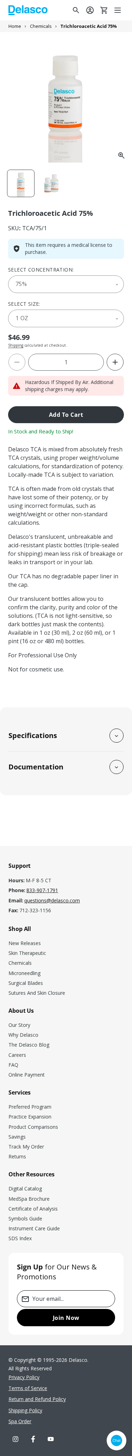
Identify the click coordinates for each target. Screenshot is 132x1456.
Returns (17, 1156)
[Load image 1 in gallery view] (20, 183)
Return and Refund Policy (37, 1399)
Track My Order (26, 1146)
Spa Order (19, 1421)
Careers (17, 1055)
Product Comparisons (33, 1126)
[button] (118, 10)
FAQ (13, 1064)
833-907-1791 (42, 890)
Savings (17, 1136)
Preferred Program (29, 1106)
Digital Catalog (25, 1188)
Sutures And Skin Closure (36, 992)
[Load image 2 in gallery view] (51, 183)
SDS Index (20, 1238)
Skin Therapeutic (27, 953)
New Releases (24, 943)
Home (14, 26)
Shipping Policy (25, 1410)
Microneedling (24, 973)
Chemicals (41, 26)
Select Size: (24, 303)
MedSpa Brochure (29, 1198)
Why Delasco (23, 1034)
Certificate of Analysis (33, 1208)
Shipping (15, 345)
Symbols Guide (25, 1218)
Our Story (19, 1025)
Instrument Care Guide (34, 1228)
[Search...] (76, 10)
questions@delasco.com (52, 900)
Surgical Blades (25, 983)
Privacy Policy (23, 1377)
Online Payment (26, 1074)
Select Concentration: (41, 269)
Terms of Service (27, 1388)
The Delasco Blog (28, 1044)
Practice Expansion (29, 1116)
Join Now (66, 1318)
